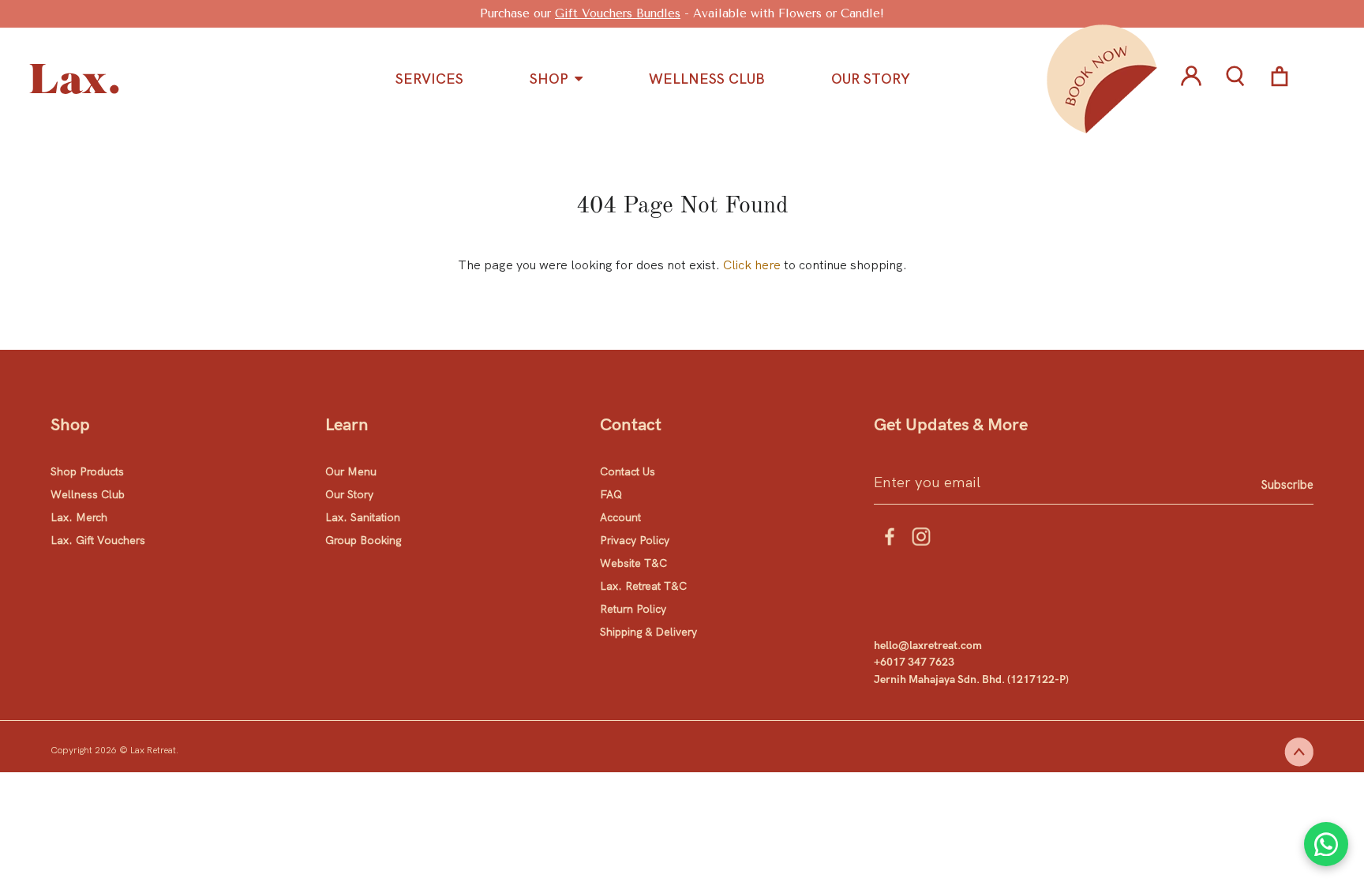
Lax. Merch (79, 517)
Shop (549, 78)
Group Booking (363, 540)
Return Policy (633, 609)
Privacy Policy (634, 540)
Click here (752, 265)
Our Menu (351, 471)
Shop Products (87, 471)
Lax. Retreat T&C (643, 586)
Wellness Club (88, 494)
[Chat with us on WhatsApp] (1326, 844)
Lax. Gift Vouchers (98, 540)
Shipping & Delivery (648, 632)
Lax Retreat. (154, 750)
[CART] (1273, 79)
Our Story (349, 494)
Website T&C (633, 563)
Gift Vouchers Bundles (617, 13)
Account (620, 517)
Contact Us (627, 471)
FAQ (611, 494)
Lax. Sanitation (362, 517)
